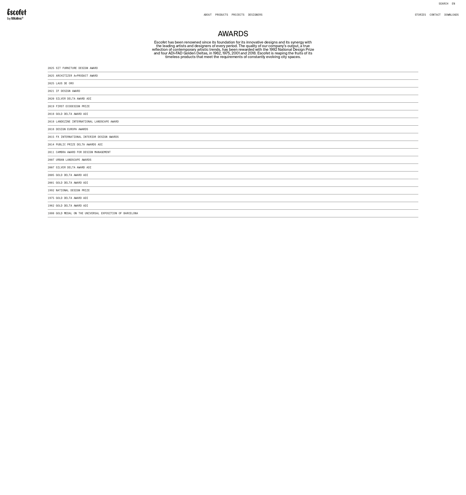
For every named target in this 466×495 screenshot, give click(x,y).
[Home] (16, 15)
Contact (435, 14)
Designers (255, 14)
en (453, 3)
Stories (420, 14)
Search (443, 3)
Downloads (451, 14)
